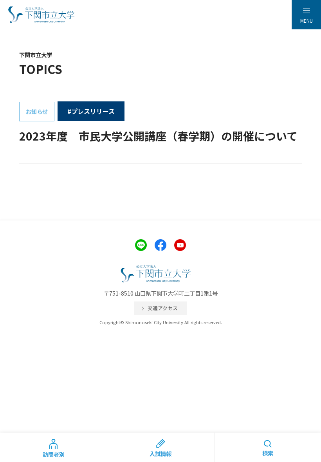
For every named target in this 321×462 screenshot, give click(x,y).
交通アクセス (163, 308)
